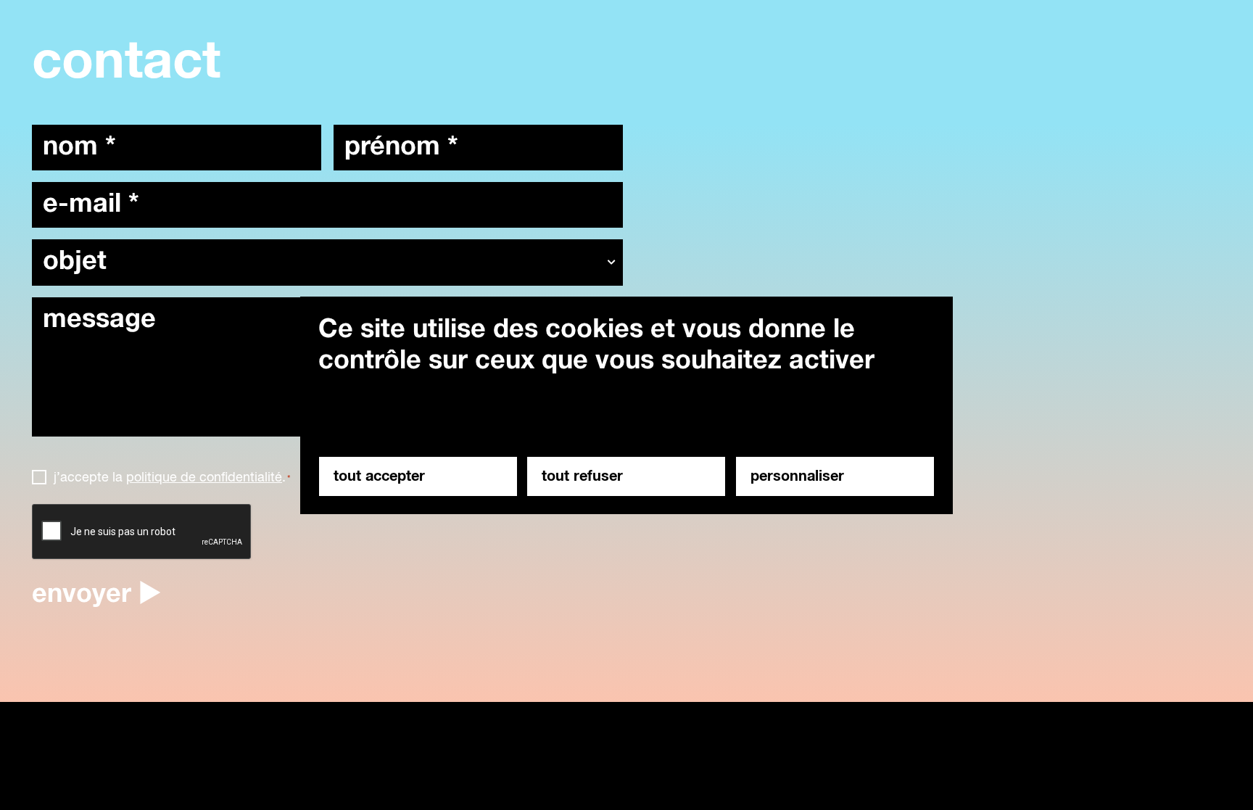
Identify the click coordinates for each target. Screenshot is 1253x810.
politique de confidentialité (204, 477)
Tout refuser (582, 476)
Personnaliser (797, 476)
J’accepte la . (172, 477)
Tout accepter (379, 476)
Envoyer (81, 595)
